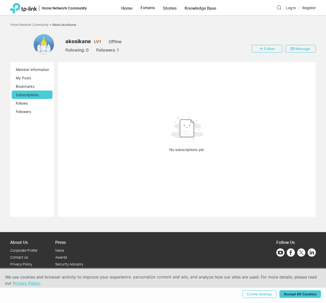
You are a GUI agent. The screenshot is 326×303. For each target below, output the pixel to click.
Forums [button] (148, 8)
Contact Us (19, 257)
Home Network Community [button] (64, 8)
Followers (23, 111)
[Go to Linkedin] (312, 252)
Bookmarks (25, 86)
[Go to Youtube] (280, 252)
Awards (61, 257)
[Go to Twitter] (301, 253)
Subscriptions (27, 95)
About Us (19, 242)
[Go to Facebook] (291, 252)
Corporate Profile (23, 250)
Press (60, 242)
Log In (291, 8)
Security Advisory (69, 264)
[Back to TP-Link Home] (23, 7)
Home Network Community (29, 25)
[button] (127, 7)
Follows (22, 103)
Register (309, 8)
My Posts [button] (23, 78)
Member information (32, 69)
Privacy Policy (21, 264)
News (59, 250)
